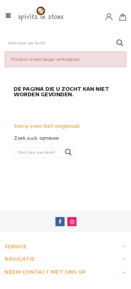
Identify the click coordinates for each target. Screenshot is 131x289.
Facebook (60, 221)
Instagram (71, 221)
